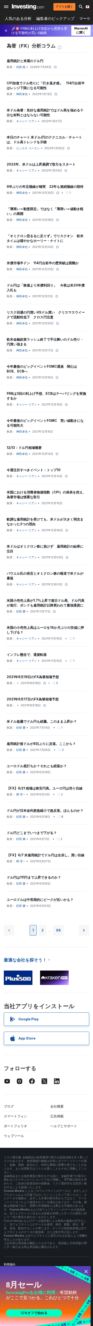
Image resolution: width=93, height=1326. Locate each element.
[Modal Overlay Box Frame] (45, 1296)
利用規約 (9, 1264)
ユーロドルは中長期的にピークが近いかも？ (40, 899)
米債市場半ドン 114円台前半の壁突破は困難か (43, 263)
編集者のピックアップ (55, 19)
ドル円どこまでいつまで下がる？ (32, 833)
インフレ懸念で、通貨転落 (27, 654)
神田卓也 (22, 94)
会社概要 (57, 1106)
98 (58, 930)
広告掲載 (57, 1116)
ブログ (9, 1106)
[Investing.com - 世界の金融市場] (28, 7)
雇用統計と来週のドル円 (25, 61)
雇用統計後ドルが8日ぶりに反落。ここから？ (41, 744)
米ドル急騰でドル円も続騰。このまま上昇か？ (42, 721)
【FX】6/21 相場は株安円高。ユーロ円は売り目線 (45, 788)
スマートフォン (15, 1116)
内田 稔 (21, 67)
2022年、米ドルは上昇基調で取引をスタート (41, 164)
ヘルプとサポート (63, 1126)
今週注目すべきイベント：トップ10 (34, 470)
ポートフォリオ (15, 1126)
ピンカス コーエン (28, 148)
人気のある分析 (18, 19)
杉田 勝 (21, 611)
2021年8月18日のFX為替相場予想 (33, 677)
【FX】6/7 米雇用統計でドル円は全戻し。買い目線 (45, 855)
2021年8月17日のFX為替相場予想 (33, 699)
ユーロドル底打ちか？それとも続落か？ (37, 766)
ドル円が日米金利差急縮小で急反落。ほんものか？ (45, 810)
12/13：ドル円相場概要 (24, 448)
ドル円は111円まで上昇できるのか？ (34, 877)
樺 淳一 (21, 794)
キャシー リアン (26, 121)
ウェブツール (14, 1136)
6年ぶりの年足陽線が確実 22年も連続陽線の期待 (45, 186)
